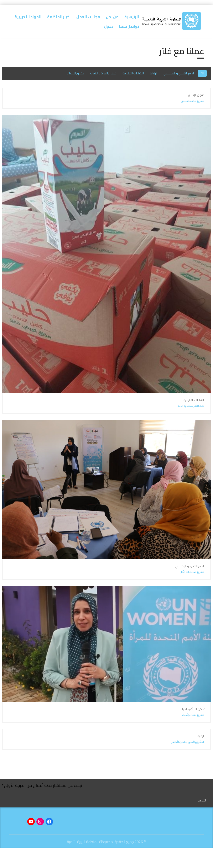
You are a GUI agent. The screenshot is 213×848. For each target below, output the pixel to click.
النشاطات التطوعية (133, 73)
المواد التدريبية (28, 16)
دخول (108, 26)
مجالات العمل (88, 16)
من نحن (112, 16)
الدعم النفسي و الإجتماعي (178, 73)
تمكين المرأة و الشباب (103, 73)
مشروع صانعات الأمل (192, 572)
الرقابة (153, 73)
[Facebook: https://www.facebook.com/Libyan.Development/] (49, 821)
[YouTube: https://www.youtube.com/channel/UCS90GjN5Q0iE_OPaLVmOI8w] (31, 821)
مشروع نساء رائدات (193, 715)
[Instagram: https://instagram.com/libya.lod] (40, 821)
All (202, 73)
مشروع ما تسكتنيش (192, 101)
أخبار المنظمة (59, 16)
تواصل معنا (129, 26)
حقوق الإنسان (75, 73)
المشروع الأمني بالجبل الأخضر (187, 742)
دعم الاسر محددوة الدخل (190, 406)
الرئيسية (131, 16)
